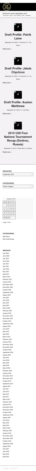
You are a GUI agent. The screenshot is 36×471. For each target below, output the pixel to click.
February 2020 (7, 310)
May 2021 (6, 271)
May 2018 (6, 363)
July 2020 (6, 297)
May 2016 (6, 423)
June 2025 (6, 256)
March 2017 (6, 399)
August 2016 (7, 417)
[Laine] (18, 27)
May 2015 (6, 454)
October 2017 (7, 381)
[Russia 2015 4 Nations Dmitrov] (18, 126)
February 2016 (7, 430)
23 (9, 214)
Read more (7, 49)
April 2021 (6, 274)
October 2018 (7, 350)
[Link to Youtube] (31, 468)
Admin (18, 45)
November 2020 (8, 287)
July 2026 (6, 253)
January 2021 (7, 282)
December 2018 (8, 344)
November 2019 (8, 318)
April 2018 (6, 365)
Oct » (9, 222)
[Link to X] (29, 468)
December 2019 (8, 316)
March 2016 (6, 428)
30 (9, 217)
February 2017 (7, 402)
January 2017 (7, 404)
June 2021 (6, 269)
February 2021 (7, 279)
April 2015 (6, 456)
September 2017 (8, 383)
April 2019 (6, 334)
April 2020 (6, 305)
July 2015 (6, 449)
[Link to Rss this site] (26, 468)
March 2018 (6, 368)
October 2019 (7, 321)
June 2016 (6, 420)
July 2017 (6, 389)
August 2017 (7, 386)
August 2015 (7, 446)
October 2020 (7, 290)
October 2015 (7, 441)
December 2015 (8, 436)
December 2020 (8, 284)
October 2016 (7, 412)
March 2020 (6, 308)
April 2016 (6, 425)
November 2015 (8, 438)
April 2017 (6, 397)
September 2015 (8, 443)
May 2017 (6, 394)
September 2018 (8, 352)
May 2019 (6, 331)
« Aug (4, 222)
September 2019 (8, 323)
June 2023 (6, 261)
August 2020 (7, 295)
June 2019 (6, 329)
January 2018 (7, 373)
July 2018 (6, 357)
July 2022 (6, 264)
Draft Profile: (18, 36)
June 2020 (6, 300)
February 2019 (7, 339)
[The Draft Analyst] (15, 7)
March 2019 (6, 337)
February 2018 (7, 370)
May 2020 (6, 303)
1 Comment (22, 42)
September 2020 (8, 292)
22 (7, 214)
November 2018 (8, 347)
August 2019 (7, 326)
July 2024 (6, 258)
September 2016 (8, 415)
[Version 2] (18, 61)
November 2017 (8, 378)
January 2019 (7, 342)
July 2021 (6, 266)
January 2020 (7, 313)
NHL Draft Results (8, 239)
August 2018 (7, 355)
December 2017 (8, 376)
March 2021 (6, 277)
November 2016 (8, 410)
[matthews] (18, 95)
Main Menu (21, 148)
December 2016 (8, 407)
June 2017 (6, 391)
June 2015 (6, 451)
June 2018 (6, 360)
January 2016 (7, 433)
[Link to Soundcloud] (23, 468)
